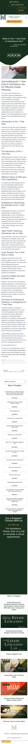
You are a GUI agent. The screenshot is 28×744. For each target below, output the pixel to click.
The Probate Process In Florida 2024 (14, 459)
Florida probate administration (16, 350)
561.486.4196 (13, 525)
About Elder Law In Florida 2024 (14, 418)
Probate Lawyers (14, 16)
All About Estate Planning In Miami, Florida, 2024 (14, 699)
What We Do (14, 733)
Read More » (15, 398)
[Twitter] (21, 7)
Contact (26, 733)
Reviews (19, 733)
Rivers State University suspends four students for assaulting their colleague (15, 510)
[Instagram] (26, 7)
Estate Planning (5, 64)
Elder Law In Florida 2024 (15, 467)
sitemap (8, 737)
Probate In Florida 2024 (14, 474)
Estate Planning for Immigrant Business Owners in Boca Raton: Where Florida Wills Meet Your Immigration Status (14, 393)
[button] (26, 17)
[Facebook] (19, 7)
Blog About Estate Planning (8, 44)
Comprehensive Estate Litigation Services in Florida (14, 632)
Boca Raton (14, 17)
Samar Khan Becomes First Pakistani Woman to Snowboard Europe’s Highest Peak (14, 500)
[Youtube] (22, 7)
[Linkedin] (24, 7)
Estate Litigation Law (15, 411)
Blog (22, 733)
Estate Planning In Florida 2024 (14, 482)
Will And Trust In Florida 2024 (15, 434)
